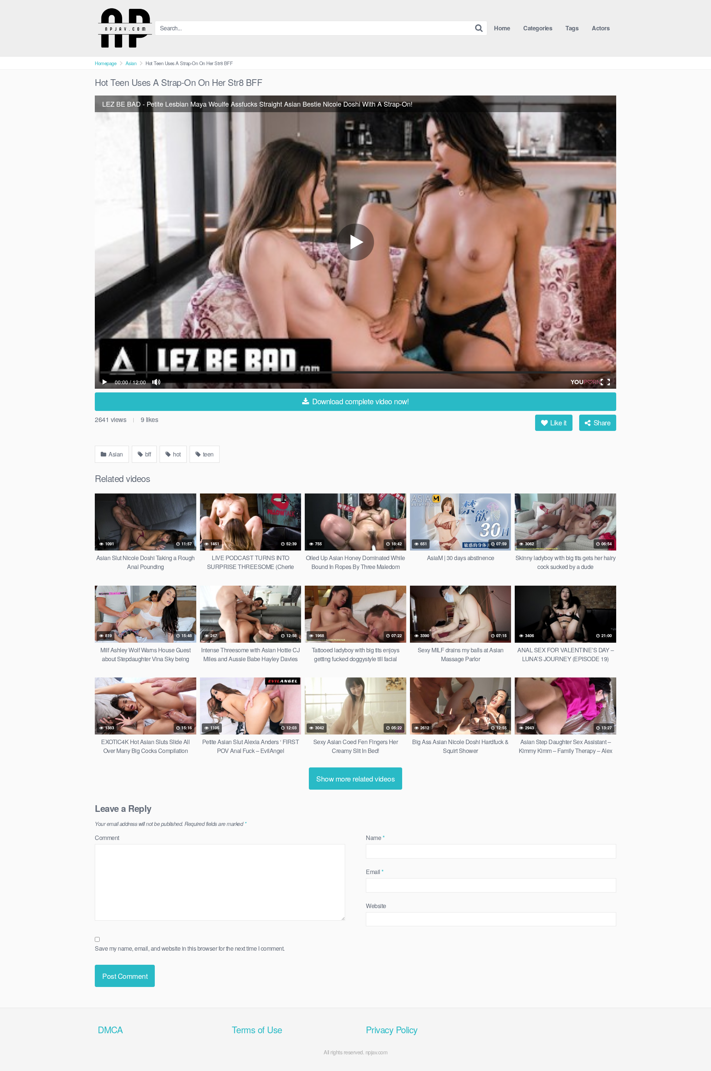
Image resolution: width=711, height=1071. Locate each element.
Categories (537, 28)
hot (176, 454)
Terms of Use (257, 1029)
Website (376, 905)
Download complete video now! (359, 401)
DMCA (110, 1029)
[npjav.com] (125, 28)
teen (207, 454)
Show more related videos (355, 778)
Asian (131, 63)
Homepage (105, 63)
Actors (601, 28)
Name (375, 837)
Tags (571, 28)
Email (375, 871)
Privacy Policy (392, 1029)
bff (147, 454)
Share (601, 422)
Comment (107, 837)
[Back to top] (691, 1047)
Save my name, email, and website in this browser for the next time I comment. (190, 948)
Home (502, 28)
